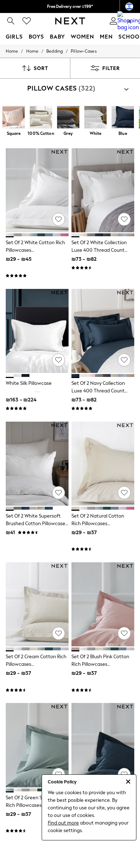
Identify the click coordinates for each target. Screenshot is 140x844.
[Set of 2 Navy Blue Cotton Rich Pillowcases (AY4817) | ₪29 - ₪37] (102, 745)
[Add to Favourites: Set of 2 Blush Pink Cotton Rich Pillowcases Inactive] (124, 633)
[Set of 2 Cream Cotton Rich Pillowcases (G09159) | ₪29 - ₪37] (37, 604)
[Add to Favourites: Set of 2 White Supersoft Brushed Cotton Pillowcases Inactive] (58, 493)
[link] (11, 21)
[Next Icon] (70, 21)
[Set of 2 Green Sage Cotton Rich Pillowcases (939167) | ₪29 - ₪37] (37, 745)
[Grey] (68, 118)
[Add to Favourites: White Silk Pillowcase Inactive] (58, 360)
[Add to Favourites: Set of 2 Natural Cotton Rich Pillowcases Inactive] (124, 493)
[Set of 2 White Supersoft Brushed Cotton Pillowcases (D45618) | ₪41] (37, 464)
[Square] (13, 118)
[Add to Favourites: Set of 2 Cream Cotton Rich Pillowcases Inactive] (58, 633)
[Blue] (122, 118)
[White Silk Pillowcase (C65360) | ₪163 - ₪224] (37, 331)
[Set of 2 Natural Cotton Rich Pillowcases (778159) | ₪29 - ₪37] (102, 464)
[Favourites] (26, 21)
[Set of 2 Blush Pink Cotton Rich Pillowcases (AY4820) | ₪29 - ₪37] (102, 604)
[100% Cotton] (41, 118)
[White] (95, 118)
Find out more (63, 823)
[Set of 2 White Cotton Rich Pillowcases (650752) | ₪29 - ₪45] (37, 190)
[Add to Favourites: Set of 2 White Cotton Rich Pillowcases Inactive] (58, 219)
